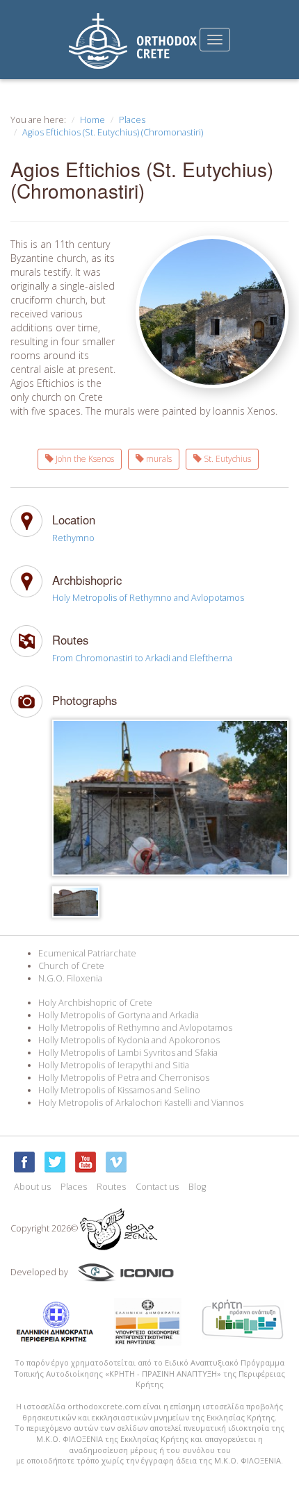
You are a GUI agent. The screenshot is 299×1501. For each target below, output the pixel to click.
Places (132, 120)
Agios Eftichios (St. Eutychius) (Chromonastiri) (112, 132)
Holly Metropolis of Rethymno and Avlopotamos (135, 1028)
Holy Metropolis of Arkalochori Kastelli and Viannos (140, 1103)
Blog (197, 1187)
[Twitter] (55, 1162)
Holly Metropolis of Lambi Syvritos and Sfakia (128, 1053)
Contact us (157, 1187)
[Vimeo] (116, 1162)
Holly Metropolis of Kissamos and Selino (119, 1090)
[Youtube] (85, 1162)
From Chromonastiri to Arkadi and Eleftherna (142, 658)
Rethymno (73, 538)
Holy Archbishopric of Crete (95, 1003)
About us (32, 1187)
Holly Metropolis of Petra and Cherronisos (123, 1078)
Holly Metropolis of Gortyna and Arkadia (118, 1015)
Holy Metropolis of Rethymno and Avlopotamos (148, 598)
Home (92, 120)
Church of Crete (71, 966)
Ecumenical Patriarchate (87, 953)
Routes (111, 1187)
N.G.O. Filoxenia (70, 978)
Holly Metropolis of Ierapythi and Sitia (113, 1065)
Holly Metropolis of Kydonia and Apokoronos (129, 1040)
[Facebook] (24, 1162)
